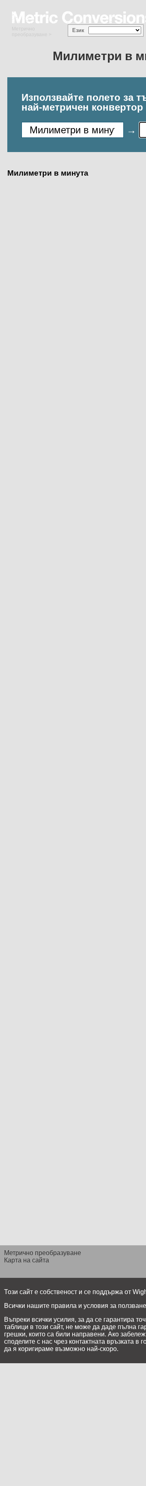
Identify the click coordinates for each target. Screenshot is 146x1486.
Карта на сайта (26, 1260)
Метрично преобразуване (29, 31)
